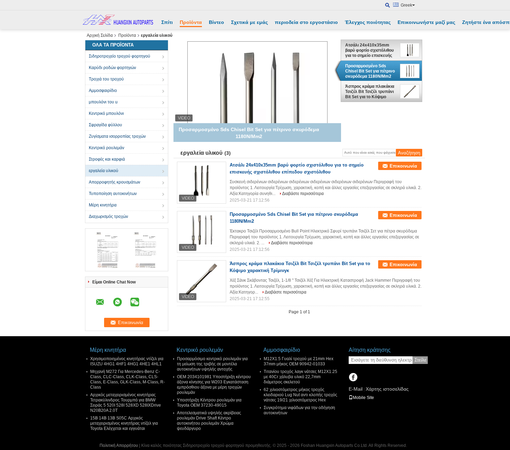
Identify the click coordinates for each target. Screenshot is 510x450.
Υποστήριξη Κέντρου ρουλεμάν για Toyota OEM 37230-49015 (209, 403)
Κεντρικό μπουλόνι (106, 113)
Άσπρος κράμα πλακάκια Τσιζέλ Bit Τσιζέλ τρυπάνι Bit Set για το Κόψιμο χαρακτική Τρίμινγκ (369, 92)
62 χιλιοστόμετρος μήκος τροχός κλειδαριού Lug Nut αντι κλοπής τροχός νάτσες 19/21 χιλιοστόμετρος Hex (300, 394)
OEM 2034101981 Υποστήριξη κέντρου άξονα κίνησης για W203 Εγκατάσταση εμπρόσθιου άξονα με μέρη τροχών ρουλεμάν (214, 384)
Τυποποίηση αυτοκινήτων (113, 193)
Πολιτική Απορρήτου (119, 445)
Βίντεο (216, 22)
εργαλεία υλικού (103, 170)
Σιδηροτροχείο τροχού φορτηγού (119, 56)
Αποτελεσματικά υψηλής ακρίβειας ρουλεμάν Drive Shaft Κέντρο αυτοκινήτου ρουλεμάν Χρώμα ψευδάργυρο (209, 420)
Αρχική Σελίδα (100, 35)
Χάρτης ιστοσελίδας (387, 389)
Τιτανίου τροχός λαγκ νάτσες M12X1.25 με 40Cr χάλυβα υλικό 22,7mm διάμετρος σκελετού (300, 376)
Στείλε (420, 360)
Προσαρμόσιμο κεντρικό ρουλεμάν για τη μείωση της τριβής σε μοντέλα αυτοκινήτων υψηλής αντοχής (212, 364)
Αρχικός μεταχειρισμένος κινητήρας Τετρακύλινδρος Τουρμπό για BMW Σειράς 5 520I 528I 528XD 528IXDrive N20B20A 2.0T (125, 402)
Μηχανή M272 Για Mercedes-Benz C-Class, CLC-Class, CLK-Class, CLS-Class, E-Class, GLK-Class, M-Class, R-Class (127, 379)
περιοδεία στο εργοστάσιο (306, 22)
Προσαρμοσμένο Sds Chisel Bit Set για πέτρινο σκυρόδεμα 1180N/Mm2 (370, 71)
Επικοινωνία (403, 166)
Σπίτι (167, 22)
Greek (406, 5)
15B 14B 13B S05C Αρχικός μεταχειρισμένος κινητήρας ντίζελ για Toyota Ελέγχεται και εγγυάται (124, 423)
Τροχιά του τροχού (106, 79)
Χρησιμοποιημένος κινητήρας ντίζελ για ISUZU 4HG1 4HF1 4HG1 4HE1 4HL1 (126, 361)
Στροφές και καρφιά (107, 159)
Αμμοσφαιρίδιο (103, 90)
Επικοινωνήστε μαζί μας (426, 22)
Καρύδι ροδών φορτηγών (112, 67)
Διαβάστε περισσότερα (303, 193)
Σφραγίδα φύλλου (105, 124)
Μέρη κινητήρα (103, 205)
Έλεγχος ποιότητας (368, 22)
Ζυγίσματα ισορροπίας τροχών (117, 136)
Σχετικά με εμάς (249, 22)
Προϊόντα (191, 22)
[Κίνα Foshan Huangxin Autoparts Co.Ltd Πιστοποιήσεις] (108, 249)
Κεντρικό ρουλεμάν (106, 147)
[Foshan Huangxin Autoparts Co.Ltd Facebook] (353, 378)
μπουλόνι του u (103, 102)
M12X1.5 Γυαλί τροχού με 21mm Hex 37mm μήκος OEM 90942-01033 (298, 361)
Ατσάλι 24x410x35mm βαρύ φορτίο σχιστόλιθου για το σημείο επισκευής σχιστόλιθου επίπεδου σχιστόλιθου (369, 50)
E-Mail (356, 389)
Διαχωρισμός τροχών (108, 216)
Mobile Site (363, 397)
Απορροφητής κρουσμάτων (114, 182)
